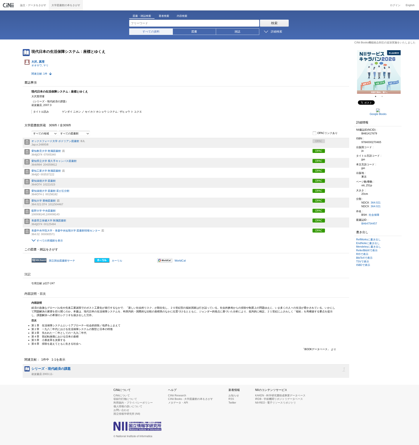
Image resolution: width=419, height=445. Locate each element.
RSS (231, 398)
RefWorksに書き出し (368, 239)
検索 (274, 23)
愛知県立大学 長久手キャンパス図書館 (54, 161)
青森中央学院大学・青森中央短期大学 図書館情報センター (65, 230)
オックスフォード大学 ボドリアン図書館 (55, 141)
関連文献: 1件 (39, 73)
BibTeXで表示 (364, 257)
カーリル (117, 260)
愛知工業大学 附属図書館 (46, 170)
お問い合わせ (121, 410)
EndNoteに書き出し (368, 243)
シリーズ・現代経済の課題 (51, 368)
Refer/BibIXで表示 (367, 250)
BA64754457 (369, 223)
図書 (194, 31)
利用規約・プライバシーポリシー (133, 402)
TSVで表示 (362, 261)
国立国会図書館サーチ (62, 260)
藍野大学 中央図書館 (43, 210)
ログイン (395, 5)
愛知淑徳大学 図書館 (43, 180)
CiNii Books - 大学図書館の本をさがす (190, 398)
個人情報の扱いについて (127, 406)
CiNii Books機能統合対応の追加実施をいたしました (385, 42)
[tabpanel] (378, 72)
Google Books (378, 114)
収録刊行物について (125, 398)
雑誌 (237, 31)
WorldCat (180, 260)
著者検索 (164, 15)
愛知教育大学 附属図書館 (46, 150)
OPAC (318, 150)
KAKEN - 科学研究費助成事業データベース (280, 395)
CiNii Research (177, 395)
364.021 (376, 202)
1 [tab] (377, 96)
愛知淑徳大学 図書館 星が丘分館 (50, 190)
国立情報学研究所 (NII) (126, 413)
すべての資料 (151, 31)
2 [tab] (384, 96)
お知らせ (233, 395)
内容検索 (182, 15)
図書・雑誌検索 (142, 15)
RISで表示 (362, 254)
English (410, 5)
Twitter (232, 402)
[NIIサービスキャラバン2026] (379, 72)
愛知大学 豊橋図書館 (43, 200)
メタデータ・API (178, 402)
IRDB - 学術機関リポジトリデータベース (279, 398)
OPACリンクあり (327, 133)
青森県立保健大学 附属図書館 (48, 220)
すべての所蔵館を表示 (50, 240)
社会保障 (374, 214)
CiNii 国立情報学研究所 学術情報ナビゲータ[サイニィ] (8, 5)
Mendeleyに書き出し (368, 246)
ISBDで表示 (363, 265)
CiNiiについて (121, 395)
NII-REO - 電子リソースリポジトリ (275, 402)
